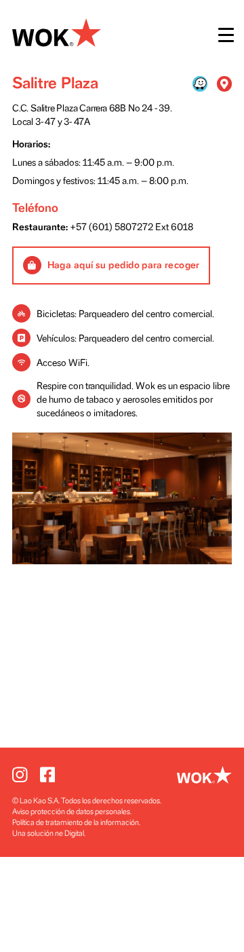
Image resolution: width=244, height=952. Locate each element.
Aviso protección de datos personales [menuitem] (71, 812)
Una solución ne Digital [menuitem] (48, 833)
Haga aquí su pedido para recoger (123, 265)
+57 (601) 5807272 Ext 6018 (131, 227)
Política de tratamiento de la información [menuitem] (75, 822)
